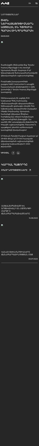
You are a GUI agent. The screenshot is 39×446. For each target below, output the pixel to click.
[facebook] (13, 153)
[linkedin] (18, 153)
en (30, 3)
